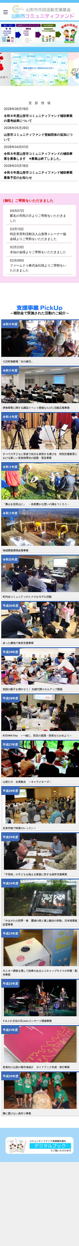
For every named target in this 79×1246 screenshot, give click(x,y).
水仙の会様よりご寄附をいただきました (38, 252)
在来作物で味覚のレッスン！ (19, 828)
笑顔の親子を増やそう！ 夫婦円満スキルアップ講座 (32, 689)
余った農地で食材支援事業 (18, 642)
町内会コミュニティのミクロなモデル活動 (27, 596)
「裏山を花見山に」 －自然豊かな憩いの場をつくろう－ (36, 504)
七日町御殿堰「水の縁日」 (18, 361)
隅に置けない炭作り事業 (17, 1113)
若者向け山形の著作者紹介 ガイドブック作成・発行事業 (36, 1067)
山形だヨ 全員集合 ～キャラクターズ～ (27, 781)
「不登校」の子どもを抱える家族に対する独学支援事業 (35, 874)
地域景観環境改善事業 (15, 550)
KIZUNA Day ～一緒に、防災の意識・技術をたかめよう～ (37, 735)
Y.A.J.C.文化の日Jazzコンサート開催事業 (27, 1020)
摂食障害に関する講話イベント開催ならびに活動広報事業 (36, 407)
